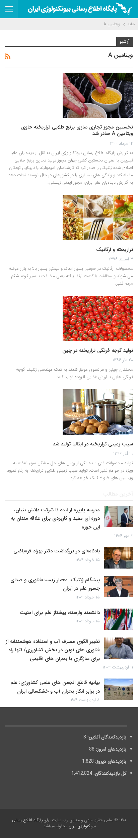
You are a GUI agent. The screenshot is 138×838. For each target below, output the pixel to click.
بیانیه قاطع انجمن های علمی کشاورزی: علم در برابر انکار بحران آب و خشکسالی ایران (55, 687)
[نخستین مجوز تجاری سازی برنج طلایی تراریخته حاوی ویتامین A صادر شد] (98, 95)
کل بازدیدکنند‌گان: (109, 773)
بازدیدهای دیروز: (110, 761)
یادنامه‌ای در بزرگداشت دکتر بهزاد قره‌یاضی (56, 551)
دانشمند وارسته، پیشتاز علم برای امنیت (60, 613)
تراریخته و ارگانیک (114, 250)
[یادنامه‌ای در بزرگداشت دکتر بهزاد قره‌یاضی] (118, 558)
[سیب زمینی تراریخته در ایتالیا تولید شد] (98, 411)
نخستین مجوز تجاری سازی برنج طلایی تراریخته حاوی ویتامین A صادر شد (77, 130)
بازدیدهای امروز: (110, 749)
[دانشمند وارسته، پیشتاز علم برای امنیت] (118, 619)
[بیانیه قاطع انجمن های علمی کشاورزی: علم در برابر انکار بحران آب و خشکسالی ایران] (118, 689)
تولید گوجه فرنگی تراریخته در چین (97, 351)
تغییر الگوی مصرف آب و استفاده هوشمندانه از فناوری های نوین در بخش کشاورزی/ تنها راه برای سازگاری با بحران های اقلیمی (53, 650)
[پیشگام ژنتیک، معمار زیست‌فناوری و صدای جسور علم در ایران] (118, 586)
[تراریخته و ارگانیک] (98, 217)
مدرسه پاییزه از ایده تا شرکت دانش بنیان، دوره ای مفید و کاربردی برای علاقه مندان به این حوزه (55, 518)
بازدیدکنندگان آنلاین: (106, 737)
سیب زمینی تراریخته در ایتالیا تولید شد (93, 444)
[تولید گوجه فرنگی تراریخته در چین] (98, 318)
